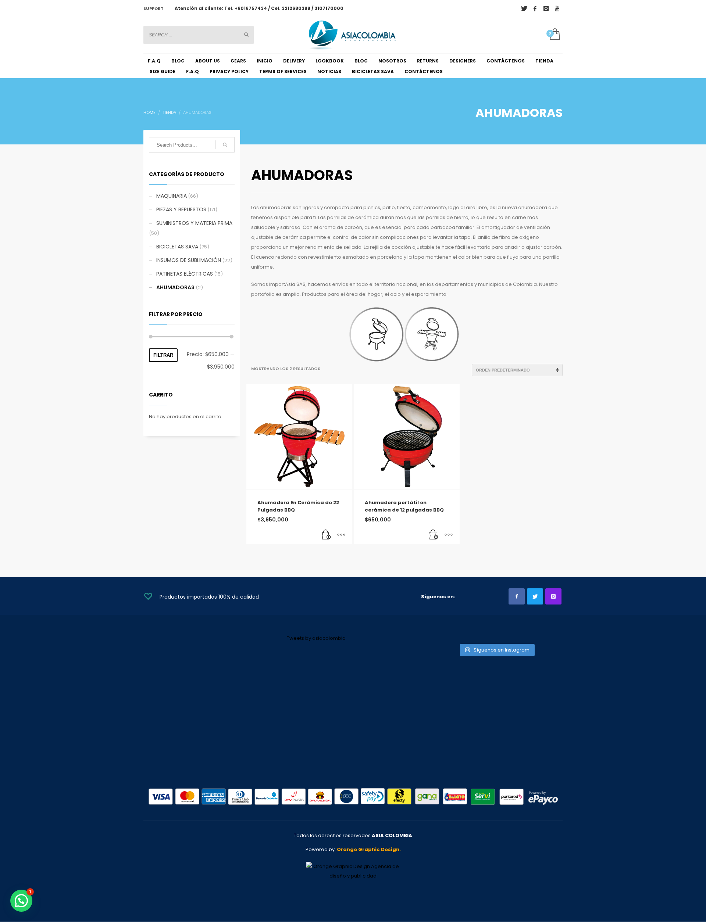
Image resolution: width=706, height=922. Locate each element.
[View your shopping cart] (554, 35)
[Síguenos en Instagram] (553, 596)
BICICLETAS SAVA (177, 246)
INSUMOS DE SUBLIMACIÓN (188, 260)
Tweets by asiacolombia (316, 638)
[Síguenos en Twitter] (535, 596)
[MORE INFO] (341, 535)
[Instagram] (546, 8)
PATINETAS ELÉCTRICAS (184, 273)
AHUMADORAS (175, 287)
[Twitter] (524, 8)
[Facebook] (535, 8)
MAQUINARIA (171, 196)
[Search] (225, 145)
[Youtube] (557, 8)
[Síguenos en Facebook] (517, 596)
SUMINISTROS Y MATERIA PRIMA (194, 223)
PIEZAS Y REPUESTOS (181, 209)
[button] (326, 535)
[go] (246, 34)
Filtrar (163, 355)
